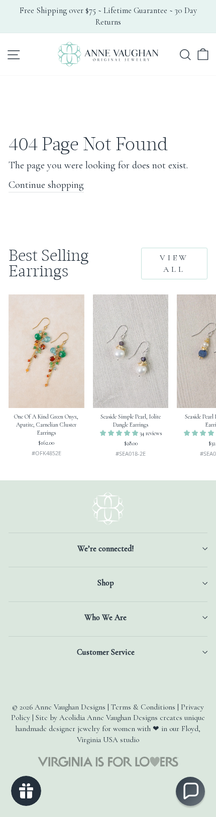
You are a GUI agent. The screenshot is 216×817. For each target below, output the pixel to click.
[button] (120, 433)
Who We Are (105, 617)
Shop (105, 583)
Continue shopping (46, 184)
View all (174, 263)
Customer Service (106, 652)
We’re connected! (105, 549)
